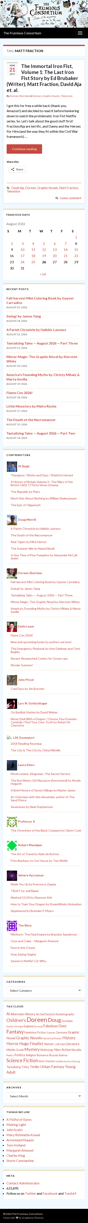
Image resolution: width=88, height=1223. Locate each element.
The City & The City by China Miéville (35, 750)
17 (22, 256)
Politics (19, 1055)
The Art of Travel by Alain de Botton (35, 854)
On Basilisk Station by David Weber (34, 712)
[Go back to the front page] (44, 14)
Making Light (16, 1124)
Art (38, 1014)
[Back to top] (78, 1213)
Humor (49, 1044)
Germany (61, 1032)
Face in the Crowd (23, 947)
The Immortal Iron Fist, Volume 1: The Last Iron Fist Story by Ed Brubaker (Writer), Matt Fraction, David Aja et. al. (44, 78)
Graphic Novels (51, 96)
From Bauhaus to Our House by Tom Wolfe (39, 860)
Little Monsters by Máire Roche (31, 406)
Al (8, 1013)
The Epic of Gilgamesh (26, 505)
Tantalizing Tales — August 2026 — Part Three (42, 343)
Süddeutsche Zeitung (67, 1061)
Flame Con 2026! (19, 393)
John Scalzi (14, 1130)
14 (65, 249)
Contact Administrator (23, 1183)
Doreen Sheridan (19, 96)
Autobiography (64, 1014)
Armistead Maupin (20, 1140)
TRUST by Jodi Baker (25, 891)
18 (33, 256)
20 (55, 256)
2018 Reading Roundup (26, 743)
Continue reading (24, 149)
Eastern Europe (14, 1026)
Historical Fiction (52, 1038)
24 (22, 262)
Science (63, 1055)
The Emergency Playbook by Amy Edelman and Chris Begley (45, 650)
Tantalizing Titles (17, 1067)
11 (33, 249)
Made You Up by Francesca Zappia (33, 884)
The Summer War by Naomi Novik (33, 548)
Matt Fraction (68, 188)
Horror (12, 1043)
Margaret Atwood (19, 1150)
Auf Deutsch (47, 1014)
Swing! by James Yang (23, 316)
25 (33, 262)
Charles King (15, 1155)
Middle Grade (15, 1050)
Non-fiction (62, 1050)
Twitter (30, 1193)
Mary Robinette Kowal (23, 1135)
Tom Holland (15, 1145)
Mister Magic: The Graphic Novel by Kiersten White (45, 602)
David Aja (18, 188)
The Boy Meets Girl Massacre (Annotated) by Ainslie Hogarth (46, 782)
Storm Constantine (20, 1160)
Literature (72, 1044)
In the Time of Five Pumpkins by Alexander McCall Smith (44, 556)
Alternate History (22, 1014)
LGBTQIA (59, 1044)
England (29, 1026)
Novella (76, 1050)
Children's (16, 1020)
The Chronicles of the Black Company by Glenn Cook (46, 830)
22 (76, 256)
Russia (53, 1055)
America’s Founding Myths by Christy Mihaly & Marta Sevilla (46, 610)
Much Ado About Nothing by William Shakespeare (44, 498)
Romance (42, 1055)
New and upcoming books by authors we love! (41, 642)
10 (22, 249)
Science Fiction (22, 1060)
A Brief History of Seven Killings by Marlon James (43, 790)
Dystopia (67, 1021)
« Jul (43, 274)
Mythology (47, 1050)
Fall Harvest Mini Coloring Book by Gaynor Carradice (45, 582)
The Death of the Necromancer (31, 420)
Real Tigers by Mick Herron (29, 542)
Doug (54, 1019)
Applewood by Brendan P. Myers (32, 911)
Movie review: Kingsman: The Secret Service (40, 774)
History (68, 1037)
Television (67, 96)
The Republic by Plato (25, 491)
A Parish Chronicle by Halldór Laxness (36, 330)
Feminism (30, 1032)
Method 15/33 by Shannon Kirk (31, 897)
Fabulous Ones (55, 1026)
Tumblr (69, 1193)
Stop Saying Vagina (23, 954)
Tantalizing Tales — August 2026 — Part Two (40, 433)
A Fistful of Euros (19, 1119)
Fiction (41, 1032)
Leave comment (70, 198)
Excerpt (38, 1026)
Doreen (36, 96)
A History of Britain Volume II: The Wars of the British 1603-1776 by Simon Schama (42, 483)
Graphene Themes (33, 1217)
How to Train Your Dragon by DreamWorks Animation (46, 904)
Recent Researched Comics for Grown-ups (39, 658)
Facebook (50, 1193)
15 (76, 249)
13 (55, 249)
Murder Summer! (22, 665)
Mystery (32, 1049)
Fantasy (15, 1032)
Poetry (10, 1055)
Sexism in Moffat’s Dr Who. (29, 961)
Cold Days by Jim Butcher (27, 688)
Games (51, 1032)
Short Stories (46, 1061)
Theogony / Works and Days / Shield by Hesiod (42, 475)
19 (44, 256)
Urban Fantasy (52, 1066)
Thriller (35, 1067)
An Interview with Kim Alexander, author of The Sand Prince (43, 798)
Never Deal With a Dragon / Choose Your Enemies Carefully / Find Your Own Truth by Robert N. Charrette (44, 722)
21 (65, 256)
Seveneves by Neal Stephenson (32, 807)
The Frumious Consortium (22, 33)
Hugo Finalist (31, 1043)
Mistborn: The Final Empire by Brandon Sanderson (44, 934)
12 (44, 249)
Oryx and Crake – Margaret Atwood (34, 941)
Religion (31, 1055)
